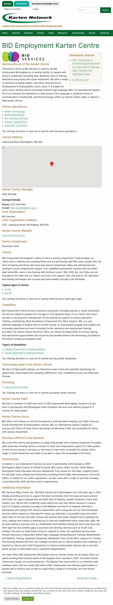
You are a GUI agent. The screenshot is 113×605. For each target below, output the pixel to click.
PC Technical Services (16, 118)
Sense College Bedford (19, 578)
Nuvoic (7, 3)
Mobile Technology (15, 111)
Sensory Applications (16, 121)
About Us (16, 33)
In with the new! (80, 79)
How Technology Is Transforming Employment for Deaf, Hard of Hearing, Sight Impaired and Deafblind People (86, 67)
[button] (52, 164)
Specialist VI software (16, 125)
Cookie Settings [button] (12, 599)
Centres (40, 33)
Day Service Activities (16, 387)
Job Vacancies (78, 33)
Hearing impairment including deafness (25, 349)
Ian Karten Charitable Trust (45, 3)
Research (29, 33)
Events (92, 33)
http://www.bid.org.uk (13, 235)
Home (4, 33)
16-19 (7, 289)
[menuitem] (5, 33)
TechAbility (21, 3)
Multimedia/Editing (14, 114)
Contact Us (104, 33)
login (35, 9)
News (51, 33)
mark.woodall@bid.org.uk (23, 208)
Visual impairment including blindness (24, 352)
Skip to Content (12, 9)
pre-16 (8, 293)
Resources (62, 33)
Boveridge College (86, 578)
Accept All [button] (27, 599)
